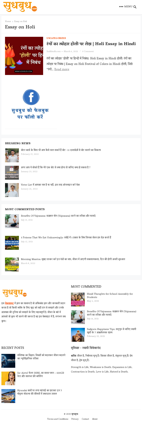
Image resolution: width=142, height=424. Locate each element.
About (94, 419)
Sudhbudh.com (54, 51)
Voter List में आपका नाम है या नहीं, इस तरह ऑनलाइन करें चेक (50, 185)
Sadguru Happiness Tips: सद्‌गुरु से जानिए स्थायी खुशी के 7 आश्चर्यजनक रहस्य (111, 331)
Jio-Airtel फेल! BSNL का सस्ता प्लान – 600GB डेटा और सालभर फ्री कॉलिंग (40, 375)
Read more (61, 70)
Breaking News (17, 143)
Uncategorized (56, 38)
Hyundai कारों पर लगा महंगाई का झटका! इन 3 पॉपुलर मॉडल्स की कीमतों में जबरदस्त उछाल (39, 392)
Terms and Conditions (57, 419)
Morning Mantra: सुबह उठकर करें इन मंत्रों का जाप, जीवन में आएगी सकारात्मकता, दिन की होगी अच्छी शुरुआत (73, 259)
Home (8, 21)
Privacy (75, 419)
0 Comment (88, 51)
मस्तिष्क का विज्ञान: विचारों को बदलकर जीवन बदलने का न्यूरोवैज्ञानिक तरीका (41, 357)
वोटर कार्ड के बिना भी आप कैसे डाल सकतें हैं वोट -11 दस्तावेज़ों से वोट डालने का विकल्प (61, 150)
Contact (85, 419)
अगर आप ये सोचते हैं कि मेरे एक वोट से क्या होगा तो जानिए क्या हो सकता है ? (55, 167)
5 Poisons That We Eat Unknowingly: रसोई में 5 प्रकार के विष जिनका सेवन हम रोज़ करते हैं (66, 237)
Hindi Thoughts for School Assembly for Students (110, 296)
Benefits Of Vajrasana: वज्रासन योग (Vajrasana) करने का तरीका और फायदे (58, 216)
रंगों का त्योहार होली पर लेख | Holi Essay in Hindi (91, 44)
